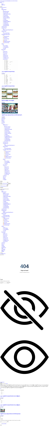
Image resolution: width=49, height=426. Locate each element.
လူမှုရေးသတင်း (6, 169)
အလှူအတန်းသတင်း (5, 56)
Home (2, 8)
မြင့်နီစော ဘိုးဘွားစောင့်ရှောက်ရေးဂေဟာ (10, 145)
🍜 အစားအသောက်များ (6, 38)
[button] (1, 2)
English (1, 253)
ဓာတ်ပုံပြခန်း (4, 179)
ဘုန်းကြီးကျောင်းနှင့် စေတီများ (8, 129)
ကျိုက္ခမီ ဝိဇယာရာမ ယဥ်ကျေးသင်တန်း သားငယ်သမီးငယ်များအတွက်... (10, 413)
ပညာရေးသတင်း (5, 51)
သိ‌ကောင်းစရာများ (4, 9)
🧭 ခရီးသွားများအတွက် (6, 36)
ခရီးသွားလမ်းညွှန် (5, 146)
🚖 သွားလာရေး (6, 155)
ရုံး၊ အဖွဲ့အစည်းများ (5, 20)
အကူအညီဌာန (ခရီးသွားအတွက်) (6, 34)
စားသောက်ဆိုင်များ (5, 45)
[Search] (1, 181)
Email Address (8, 282)
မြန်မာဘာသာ (3, 4)
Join (7, 421)
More (2, 123)
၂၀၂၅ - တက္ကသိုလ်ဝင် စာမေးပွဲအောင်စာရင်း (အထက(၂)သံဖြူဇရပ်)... (10, 404)
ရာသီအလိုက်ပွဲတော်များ (6, 25)
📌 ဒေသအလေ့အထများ (6, 42)
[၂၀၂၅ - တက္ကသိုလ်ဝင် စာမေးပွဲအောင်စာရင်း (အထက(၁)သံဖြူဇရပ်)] (2, 394)
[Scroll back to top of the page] (1, 425)
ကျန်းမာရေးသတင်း (5, 55)
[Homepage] (3, 7)
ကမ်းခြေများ (6, 134)
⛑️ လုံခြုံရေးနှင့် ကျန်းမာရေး (6, 41)
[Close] (7, 186)
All (3, 10)
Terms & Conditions (4, 423)
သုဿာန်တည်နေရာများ (7, 139)
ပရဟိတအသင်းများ (4, 26)
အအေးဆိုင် (4, 48)
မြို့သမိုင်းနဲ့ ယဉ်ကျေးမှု (6, 11)
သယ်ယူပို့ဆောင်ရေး (7, 138)
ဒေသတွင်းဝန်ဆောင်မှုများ (8, 148)
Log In (1, 189)
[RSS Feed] (0, 388)
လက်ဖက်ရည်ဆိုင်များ (7, 162)
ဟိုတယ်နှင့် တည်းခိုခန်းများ (6, 17)
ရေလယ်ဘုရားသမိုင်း (5, 12)
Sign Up (3, 189)
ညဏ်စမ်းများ (3, 118)
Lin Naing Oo (3, 73)
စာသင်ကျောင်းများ (5, 15)
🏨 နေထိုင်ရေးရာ (5, 37)
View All (4, 211)
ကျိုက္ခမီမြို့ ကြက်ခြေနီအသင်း (7, 21)
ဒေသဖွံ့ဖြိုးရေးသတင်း (7, 173)
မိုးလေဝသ (3, 119)
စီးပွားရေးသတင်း (5, 52)
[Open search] (9, 183)
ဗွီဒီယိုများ (3, 120)
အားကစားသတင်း (7, 174)
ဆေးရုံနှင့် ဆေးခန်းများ (6, 16)
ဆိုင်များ (4, 159)
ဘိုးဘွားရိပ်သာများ (5, 143)
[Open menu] (1, 183)
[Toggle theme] (1, 6)
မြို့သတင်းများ (3, 49)
